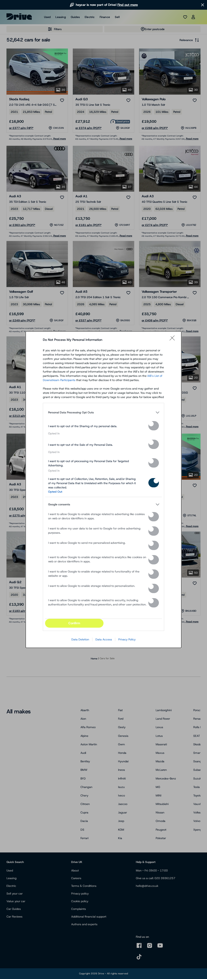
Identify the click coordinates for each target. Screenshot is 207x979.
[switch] (153, 425)
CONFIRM (74, 623)
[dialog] (103, 489)
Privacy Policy (127, 639)
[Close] (173, 339)
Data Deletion (80, 639)
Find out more (127, 5)
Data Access (103, 639)
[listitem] (103, 412)
